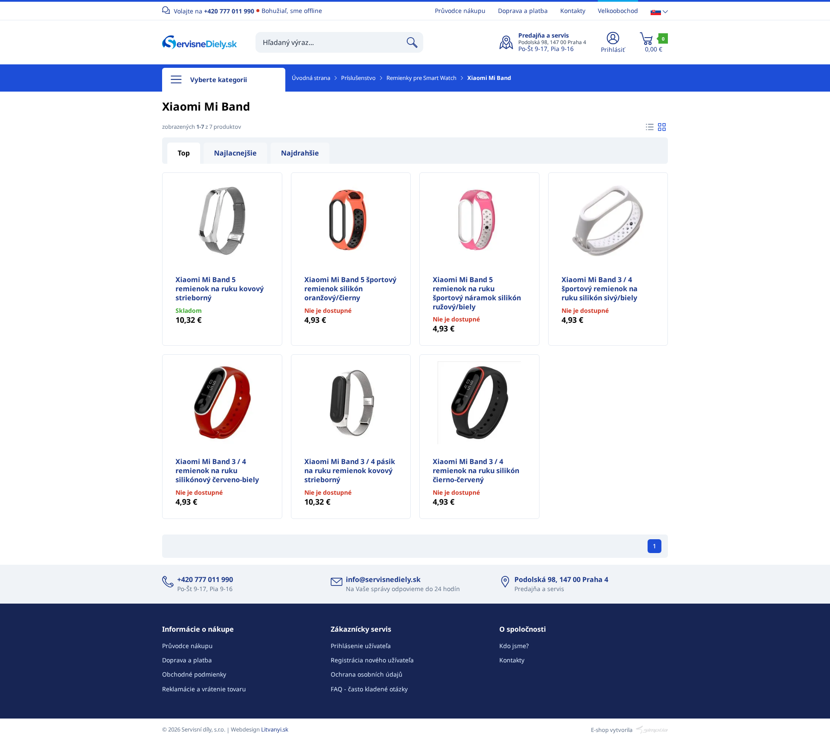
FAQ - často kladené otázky (369, 689)
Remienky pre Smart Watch (421, 78)
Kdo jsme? (514, 646)
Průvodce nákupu (460, 10)
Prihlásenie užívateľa (361, 646)
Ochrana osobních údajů (366, 674)
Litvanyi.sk (274, 729)
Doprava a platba (523, 10)
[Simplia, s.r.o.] (651, 729)
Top (184, 153)
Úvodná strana (311, 78)
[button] (659, 11)
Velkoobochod (618, 10)
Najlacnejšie (235, 153)
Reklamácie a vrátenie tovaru (204, 689)
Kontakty (572, 10)
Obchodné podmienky (194, 674)
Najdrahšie (300, 153)
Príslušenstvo (358, 78)
